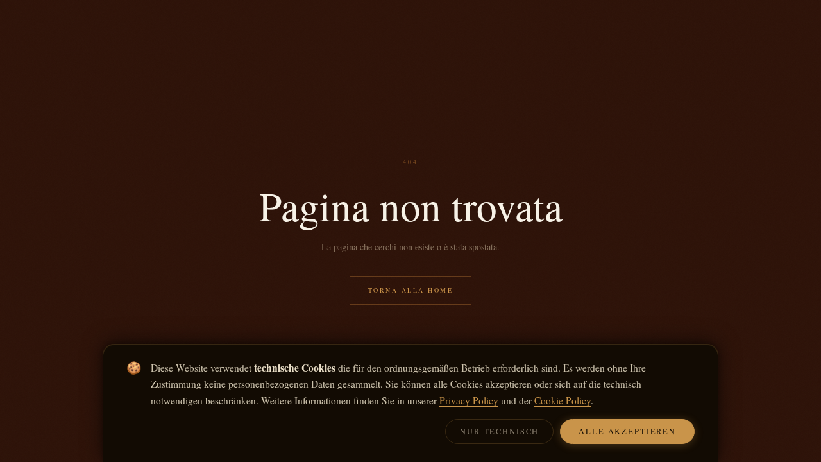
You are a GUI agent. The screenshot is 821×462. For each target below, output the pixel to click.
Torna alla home (410, 290)
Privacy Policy (468, 400)
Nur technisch (499, 431)
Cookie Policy (562, 400)
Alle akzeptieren (627, 431)
